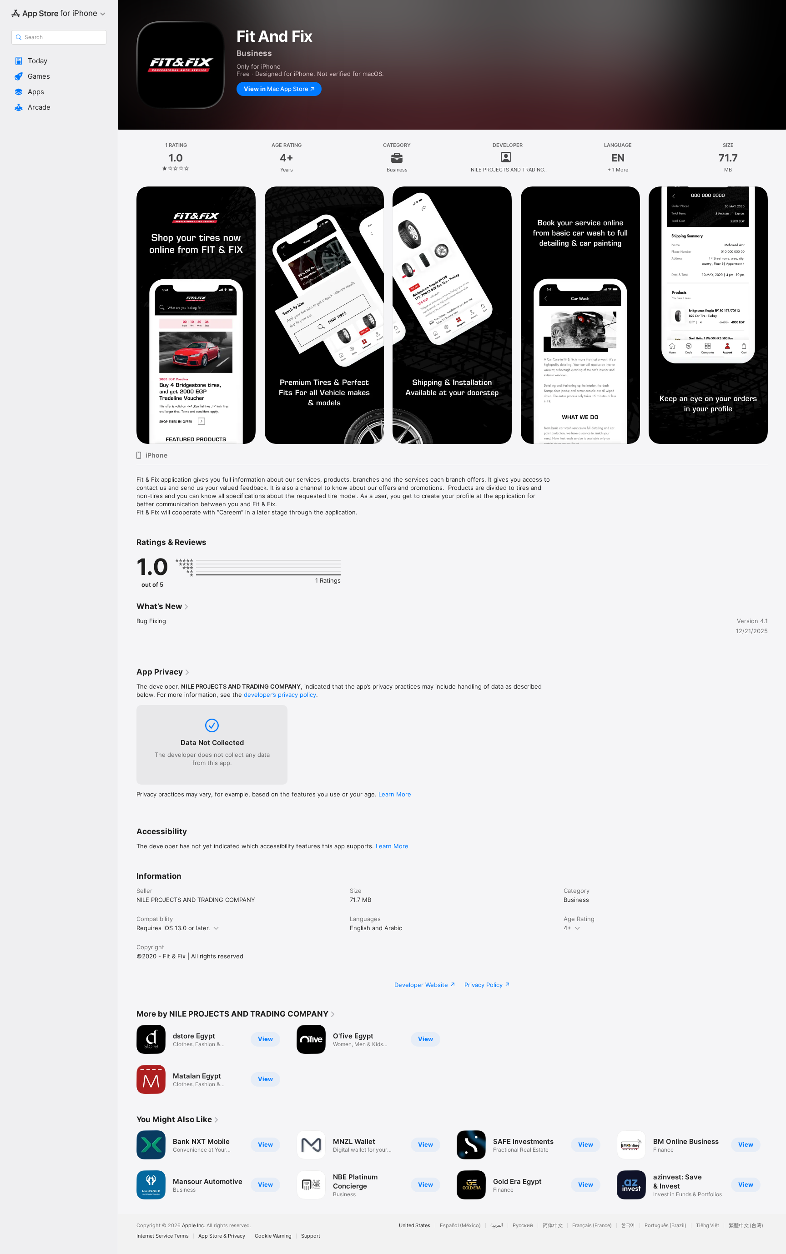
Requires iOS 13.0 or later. (173, 928)
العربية (496, 1225)
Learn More (394, 794)
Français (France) (592, 1225)
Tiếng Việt (707, 1225)
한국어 (628, 1225)
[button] (59, 61)
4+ (567, 928)
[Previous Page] (127, 1164)
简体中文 (553, 1225)
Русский (523, 1225)
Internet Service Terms (162, 1236)
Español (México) (460, 1225)
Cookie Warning (273, 1236)
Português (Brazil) (665, 1225)
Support (310, 1236)
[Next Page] (777, 1164)
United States (414, 1225)
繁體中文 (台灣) (746, 1225)
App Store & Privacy (221, 1236)
